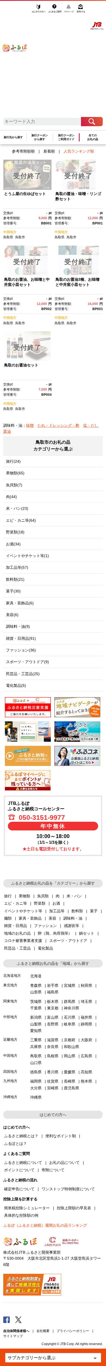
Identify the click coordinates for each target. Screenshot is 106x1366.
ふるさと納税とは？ (21, 1136)
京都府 (69, 1040)
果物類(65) (15, 473)
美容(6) (12, 615)
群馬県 (69, 1001)
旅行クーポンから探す (40, 137)
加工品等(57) (17, 567)
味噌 (30, 425)
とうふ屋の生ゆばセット (25, 193)
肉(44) (11, 497)
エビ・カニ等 (15, 903)
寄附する (81, 10)
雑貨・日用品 (15, 925)
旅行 (8, 896)
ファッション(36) (21, 650)
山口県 (36, 1063)
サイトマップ (13, 1336)
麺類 (8, 918)
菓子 (94, 911)
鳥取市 (20, 237)
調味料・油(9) (18, 626)
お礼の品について (64, 1162)
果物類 (24, 896)
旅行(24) (13, 461)
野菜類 (39, 903)
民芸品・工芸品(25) (23, 674)
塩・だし (90, 425)
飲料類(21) (15, 579)
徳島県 (36, 1072)
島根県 (52, 1056)
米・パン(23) (17, 508)
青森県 (36, 985)
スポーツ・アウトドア (68, 940)
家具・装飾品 (30, 918)
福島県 (52, 992)
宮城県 (69, 985)
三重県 (36, 1040)
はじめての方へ (39, 10)
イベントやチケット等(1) (27, 556)
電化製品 (45, 948)
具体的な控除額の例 (21, 1215)
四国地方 (10, 1072)
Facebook (6, 1319)
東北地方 (10, 985)
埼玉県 (86, 1001)
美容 (52, 918)
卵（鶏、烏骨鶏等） (55, 933)
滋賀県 (52, 1040)
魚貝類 (43, 896)
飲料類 (77, 911)
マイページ (69, 10)
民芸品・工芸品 (17, 948)
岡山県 (69, 1056)
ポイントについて (19, 1170)
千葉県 (36, 1008)
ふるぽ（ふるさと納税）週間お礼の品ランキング (45, 1225)
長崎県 (69, 1081)
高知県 (86, 1072)
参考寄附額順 (23, 151)
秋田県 (86, 985)
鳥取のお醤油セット (21, 365)
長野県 (52, 1024)
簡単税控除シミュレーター (27, 1208)
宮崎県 (52, 1088)
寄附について (53, 1170)
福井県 (86, 1017)
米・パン (74, 896)
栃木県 (52, 1001)
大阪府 (86, 1040)
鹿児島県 (71, 1088)
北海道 (36, 976)
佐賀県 (52, 1081)
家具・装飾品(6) (20, 603)
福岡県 (36, 1081)
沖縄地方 (10, 1097)
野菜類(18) (15, 532)
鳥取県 (8, 237)
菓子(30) (13, 591)
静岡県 (86, 1024)
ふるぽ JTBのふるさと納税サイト (18, 61)
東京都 (52, 1008)
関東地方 (10, 1001)
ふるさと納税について (23, 1162)
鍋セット (86, 933)
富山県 (52, 1017)
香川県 (52, 1072)
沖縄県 (36, 1097)
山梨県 (36, 1024)
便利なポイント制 (60, 1136)
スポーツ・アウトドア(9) (27, 662)
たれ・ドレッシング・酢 (58, 425)
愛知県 (36, 1030)
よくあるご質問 (55, 10)
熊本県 (86, 1081)
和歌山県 (71, 1046)
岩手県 (52, 985)
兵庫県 (36, 1046)
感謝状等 (71, 925)
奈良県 (52, 1046)
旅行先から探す (13, 137)
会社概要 (42, 1331)
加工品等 (56, 911)
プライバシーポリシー (73, 1331)
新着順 (49, 151)
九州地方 (10, 1081)
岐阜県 (69, 1024)
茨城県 (36, 1001)
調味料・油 (72, 918)
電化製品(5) (16, 685)
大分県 (36, 1088)
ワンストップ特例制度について (68, 1189)
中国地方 (9, 232)
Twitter (18, 1319)
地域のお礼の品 (17, 933)
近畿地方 (10, 1039)
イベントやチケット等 (23, 911)
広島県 (86, 1056)
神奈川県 (71, 1008)
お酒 (56, 903)
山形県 (36, 992)
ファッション (45, 925)
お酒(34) (13, 544)
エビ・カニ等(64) (21, 520)
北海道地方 (12, 975)
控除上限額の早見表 (74, 1208)
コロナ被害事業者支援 (23, 940)
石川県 (69, 1017)
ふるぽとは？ (15, 1143)
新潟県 (36, 1017)
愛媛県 (69, 1072)
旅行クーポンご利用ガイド (66, 137)
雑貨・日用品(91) (21, 638)
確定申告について (19, 1189)
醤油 (7, 431)
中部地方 (10, 1017)
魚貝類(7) (14, 485)
